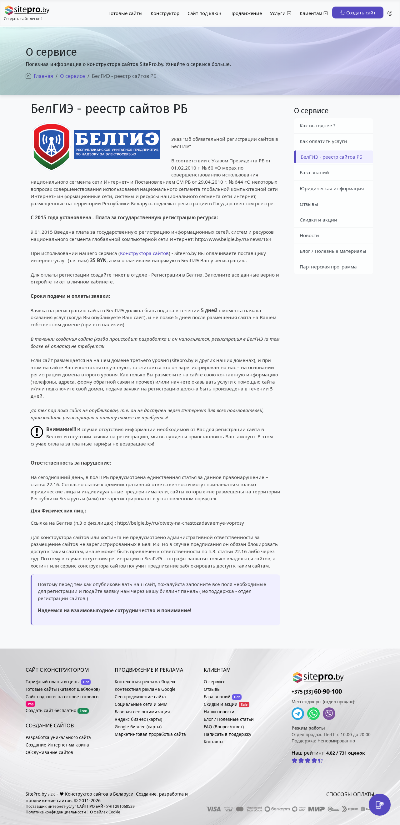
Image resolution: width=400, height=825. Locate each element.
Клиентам (311, 13)
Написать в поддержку (227, 734)
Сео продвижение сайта (140, 697)
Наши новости (219, 712)
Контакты (213, 742)
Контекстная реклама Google (145, 689)
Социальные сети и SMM (141, 704)
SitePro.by (36, 794)
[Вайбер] (330, 713)
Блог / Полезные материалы (333, 251)
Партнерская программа (328, 266)
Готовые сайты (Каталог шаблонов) (63, 689)
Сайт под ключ (204, 13)
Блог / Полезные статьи (229, 719)
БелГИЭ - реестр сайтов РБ (331, 157)
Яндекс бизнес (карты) (138, 719)
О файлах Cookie (105, 812)
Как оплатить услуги (323, 141)
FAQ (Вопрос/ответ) (224, 727)
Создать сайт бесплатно (51, 710)
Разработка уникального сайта (58, 737)
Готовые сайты (125, 13)
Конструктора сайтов (144, 253)
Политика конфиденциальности (56, 812)
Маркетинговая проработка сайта (150, 734)
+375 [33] (317, 692)
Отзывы (309, 204)
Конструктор (165, 13)
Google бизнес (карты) (138, 727)
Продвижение (245, 13)
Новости (309, 235)
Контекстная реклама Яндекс (145, 682)
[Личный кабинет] (389, 13)
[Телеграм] (299, 713)
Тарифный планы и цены (53, 682)
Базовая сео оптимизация (142, 712)
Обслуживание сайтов (49, 752)
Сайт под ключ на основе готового (62, 697)
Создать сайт (360, 12)
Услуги (278, 13)
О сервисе (215, 682)
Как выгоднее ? (318, 125)
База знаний (314, 172)
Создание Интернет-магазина (57, 745)
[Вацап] (315, 713)
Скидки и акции (318, 219)
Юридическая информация (332, 188)
